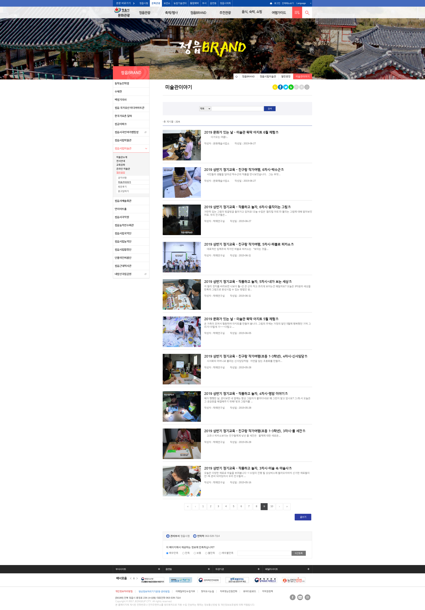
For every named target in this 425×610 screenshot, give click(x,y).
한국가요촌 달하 (123, 115)
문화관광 (156, 3)
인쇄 (307, 87)
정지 (134, 578)
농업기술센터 (180, 3)
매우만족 (173, 553)
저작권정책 (267, 591)
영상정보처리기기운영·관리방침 (154, 591)
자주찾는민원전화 (228, 591)
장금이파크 (121, 124)
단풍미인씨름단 (123, 257)
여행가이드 (279, 13)
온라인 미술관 (123, 169)
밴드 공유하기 (291, 87)
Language (301, 3)
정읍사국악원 (122, 217)
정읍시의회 (225, 3)
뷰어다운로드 (249, 591)
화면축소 (296, 87)
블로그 (300, 597)
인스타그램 (307, 597)
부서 (204, 3)
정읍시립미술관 (123, 148)
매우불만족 (227, 553)
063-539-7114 (212, 536)
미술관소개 (121, 157)
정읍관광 (144, 13)
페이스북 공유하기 (281, 87)
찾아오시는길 (207, 591)
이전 (130, 578)
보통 (199, 553)
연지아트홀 (121, 209)
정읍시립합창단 (123, 249)
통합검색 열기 (307, 12)
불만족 (211, 553)
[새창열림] (153, 580)
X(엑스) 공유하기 (286, 87)
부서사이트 (121, 569)
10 (271, 506)
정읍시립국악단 (123, 233)
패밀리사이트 (271, 569)
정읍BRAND (198, 13)
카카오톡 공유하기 (275, 87)
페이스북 (293, 597)
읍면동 (213, 3)
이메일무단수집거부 (185, 591)
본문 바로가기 (123, 3)
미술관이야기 (124, 182)
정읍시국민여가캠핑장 (126, 132)
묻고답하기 (123, 191)
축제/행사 (171, 13)
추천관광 (225, 13)
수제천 (118, 91)
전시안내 (120, 161)
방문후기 (122, 186)
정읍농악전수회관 (124, 225)
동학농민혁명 (122, 83)
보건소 (167, 3)
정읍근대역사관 (123, 265)
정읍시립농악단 (123, 241)
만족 (187, 553)
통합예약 (194, 3)
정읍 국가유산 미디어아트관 (129, 107)
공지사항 (122, 178)
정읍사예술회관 (123, 200)
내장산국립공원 (123, 274)
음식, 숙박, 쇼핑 (252, 12)
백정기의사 (121, 99)
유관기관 (219, 569)
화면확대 (302, 87)
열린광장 (120, 172)
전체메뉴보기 (288, 3)
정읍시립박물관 (123, 140)
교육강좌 (120, 165)
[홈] (236, 76)
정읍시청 (143, 3)
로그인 (277, 3)
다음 (137, 578)
